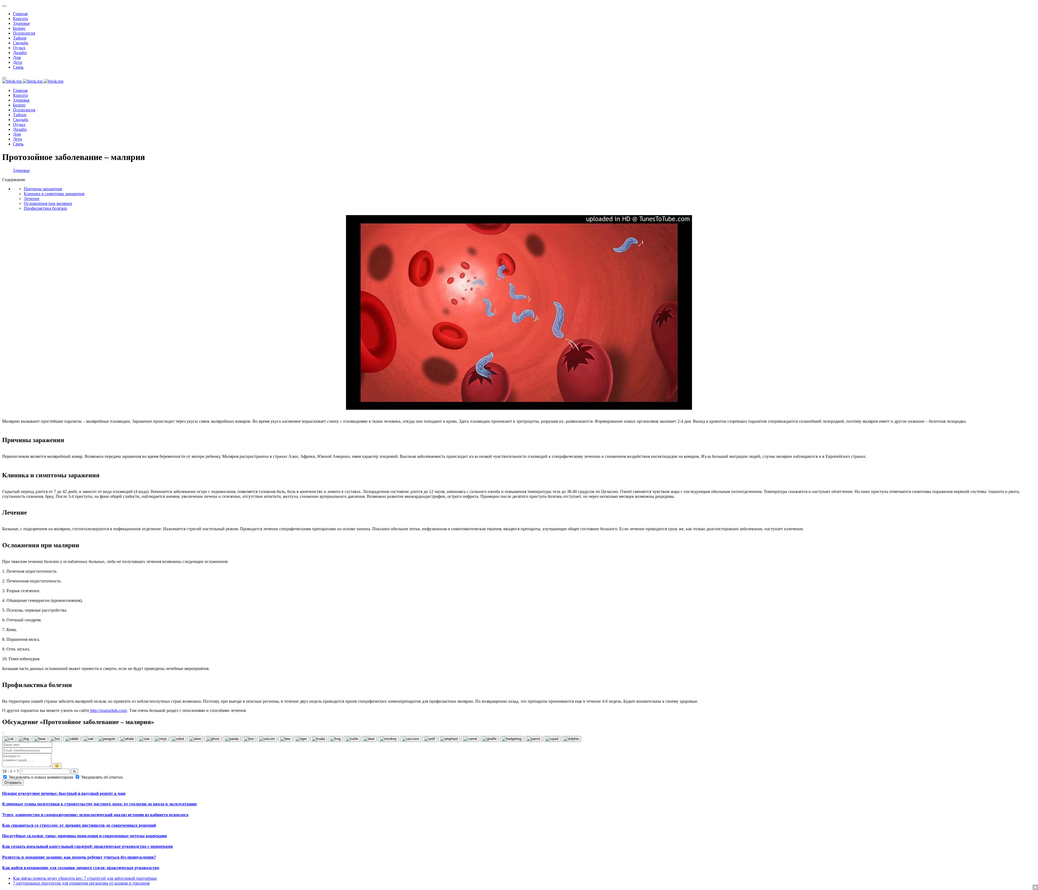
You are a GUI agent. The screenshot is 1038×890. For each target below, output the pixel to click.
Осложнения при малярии (48, 203)
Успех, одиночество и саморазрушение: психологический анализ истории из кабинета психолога (95, 814)
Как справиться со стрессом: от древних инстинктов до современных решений (79, 825)
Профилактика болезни (45, 208)
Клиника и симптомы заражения (54, 193)
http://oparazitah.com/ (108, 710)
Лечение (31, 198)
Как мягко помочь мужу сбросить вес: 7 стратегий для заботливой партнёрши (85, 878)
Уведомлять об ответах (101, 777)
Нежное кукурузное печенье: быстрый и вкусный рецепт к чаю (63, 793)
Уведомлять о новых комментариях (41, 777)
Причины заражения (43, 188)
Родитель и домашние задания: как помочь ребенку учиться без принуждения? (79, 857)
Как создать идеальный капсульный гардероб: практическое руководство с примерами (87, 846)
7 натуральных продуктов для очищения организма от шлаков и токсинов (81, 883)
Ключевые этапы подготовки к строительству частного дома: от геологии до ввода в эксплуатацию (99, 804)
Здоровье (21, 170)
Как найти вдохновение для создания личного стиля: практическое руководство (80, 867)
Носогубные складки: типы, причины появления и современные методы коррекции (84, 836)
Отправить (13, 783)
